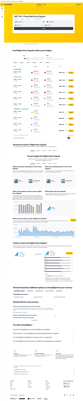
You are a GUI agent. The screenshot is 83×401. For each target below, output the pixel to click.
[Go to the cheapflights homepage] (8, 4)
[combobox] (16, 19)
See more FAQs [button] (34, 320)
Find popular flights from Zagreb (19, 312)
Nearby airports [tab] (30, 290)
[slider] (64, 59)
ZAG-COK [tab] (38, 150)
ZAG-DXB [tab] (32, 150)
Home (14, 43)
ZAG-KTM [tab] (44, 150)
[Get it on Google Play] (66, 383)
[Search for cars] (2, 11)
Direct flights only (38, 18)
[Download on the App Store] (66, 386)
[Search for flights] (2, 8)
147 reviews (52, 255)
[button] (81, 1)
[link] (69, 253)
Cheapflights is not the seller (20, 369)
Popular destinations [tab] (50, 290)
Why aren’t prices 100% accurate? (21, 373)
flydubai (21, 252)
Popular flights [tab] (59, 290)
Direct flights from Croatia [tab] (19, 290)
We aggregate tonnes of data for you (21, 371)
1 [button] (68, 138)
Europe (17, 43)
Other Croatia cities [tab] (39, 290)
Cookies (21, 1)
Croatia (21, 43)
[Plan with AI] (2, 13)
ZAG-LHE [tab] (55, 150)
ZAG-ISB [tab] (49, 150)
